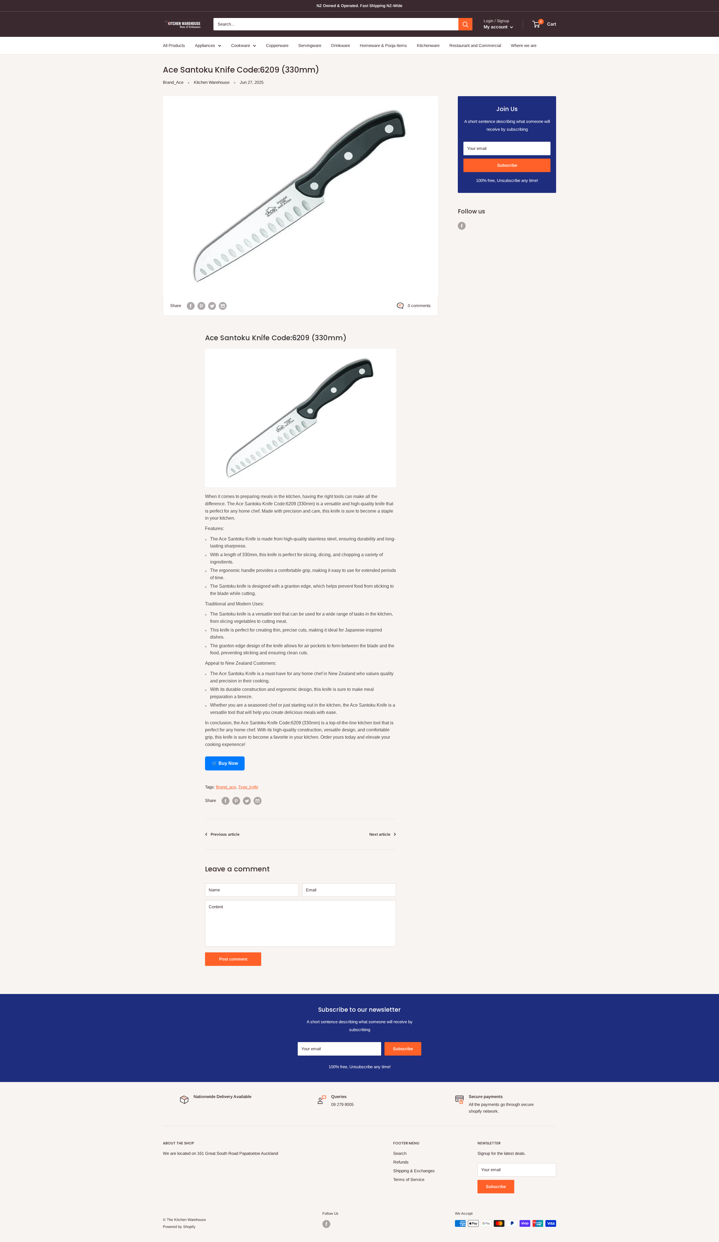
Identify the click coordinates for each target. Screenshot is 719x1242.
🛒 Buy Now (225, 763)
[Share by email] (223, 306)
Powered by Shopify (179, 1227)
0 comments (419, 305)
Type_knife (248, 787)
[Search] (465, 24)
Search (399, 1153)
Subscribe (507, 165)
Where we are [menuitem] (523, 45)
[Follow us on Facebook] (462, 226)
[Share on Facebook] (191, 306)
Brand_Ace (173, 82)
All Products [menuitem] (174, 45)
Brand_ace (226, 787)
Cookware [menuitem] (240, 45)
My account (496, 26)
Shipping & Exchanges (414, 1170)
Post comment (233, 959)
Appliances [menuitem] (205, 45)
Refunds (401, 1162)
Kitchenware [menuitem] (428, 45)
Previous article (225, 834)
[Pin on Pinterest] (201, 306)
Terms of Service (408, 1179)
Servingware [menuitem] (309, 45)
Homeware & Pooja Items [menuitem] (383, 45)
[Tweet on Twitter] (212, 306)
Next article (379, 834)
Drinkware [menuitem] (340, 45)
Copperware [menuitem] (277, 45)
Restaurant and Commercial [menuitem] (475, 45)
